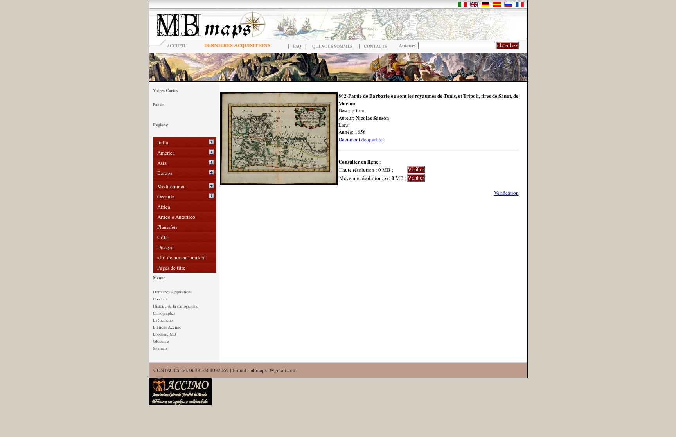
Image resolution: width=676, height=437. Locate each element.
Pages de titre (171, 267)
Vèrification (506, 192)
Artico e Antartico (176, 216)
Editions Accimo (167, 327)
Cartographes (164, 313)
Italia (162, 142)
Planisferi (167, 226)
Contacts (160, 299)
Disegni (165, 247)
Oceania (165, 196)
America (166, 152)
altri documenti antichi (181, 257)
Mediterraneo (171, 186)
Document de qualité (360, 139)
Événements (163, 320)
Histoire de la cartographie (175, 306)
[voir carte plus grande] (279, 183)
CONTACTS (375, 46)
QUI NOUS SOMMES (332, 46)
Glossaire (161, 341)
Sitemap (160, 348)
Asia (162, 162)
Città (162, 237)
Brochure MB (164, 334)
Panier (158, 104)
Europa (165, 172)
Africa (163, 206)
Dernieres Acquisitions (172, 292)
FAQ (297, 46)
